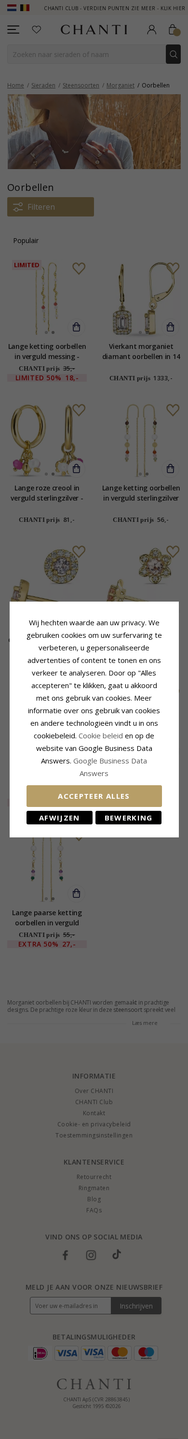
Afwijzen (59, 817)
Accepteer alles (94, 796)
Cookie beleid (102, 735)
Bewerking (129, 817)
